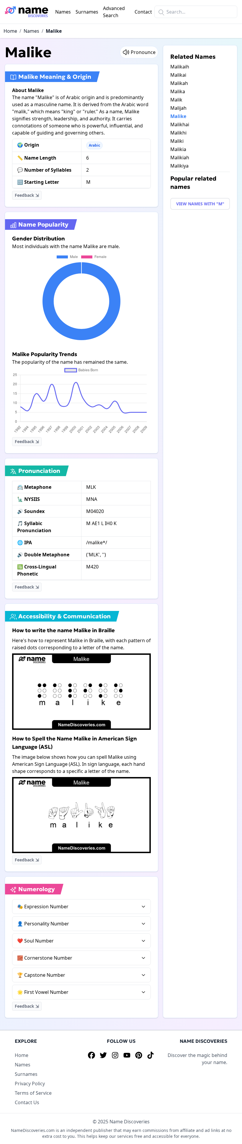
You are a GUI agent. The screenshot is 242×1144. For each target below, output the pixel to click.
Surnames (87, 12)
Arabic (94, 145)
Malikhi (178, 133)
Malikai (178, 75)
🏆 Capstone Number (41, 975)
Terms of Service (33, 1093)
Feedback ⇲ (27, 195)
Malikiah (179, 157)
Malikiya (179, 166)
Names (63, 12)
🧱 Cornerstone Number (44, 958)
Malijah (178, 108)
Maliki (177, 141)
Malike (54, 31)
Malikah (179, 83)
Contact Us (27, 1102)
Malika (177, 91)
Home (10, 31)
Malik (176, 99)
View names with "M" (200, 203)
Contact (143, 12)
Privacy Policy (30, 1083)
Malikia (178, 149)
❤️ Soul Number (35, 941)
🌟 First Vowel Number (42, 992)
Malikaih (179, 66)
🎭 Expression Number (42, 906)
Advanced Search (114, 12)
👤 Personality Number (43, 923)
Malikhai (179, 124)
